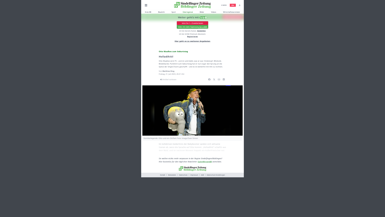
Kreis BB (148, 12)
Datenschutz (183, 175)
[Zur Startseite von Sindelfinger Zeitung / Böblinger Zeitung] (192, 5)
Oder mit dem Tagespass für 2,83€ (193, 27)
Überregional (188, 12)
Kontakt (162, 175)
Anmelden (201, 31)
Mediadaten (172, 175)
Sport (174, 12)
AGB (202, 175)
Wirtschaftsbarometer (231, 12)
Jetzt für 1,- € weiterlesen (192, 23)
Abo (232, 5)
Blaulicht (161, 12)
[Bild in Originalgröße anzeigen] (192, 110)
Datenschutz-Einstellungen (216, 175)
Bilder (202, 12)
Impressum (194, 175)
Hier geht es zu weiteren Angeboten (192, 41)
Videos (213, 12)
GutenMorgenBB (205, 161)
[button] (157, 5)
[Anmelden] (239, 5)
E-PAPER (224, 5)
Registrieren (192, 37)
